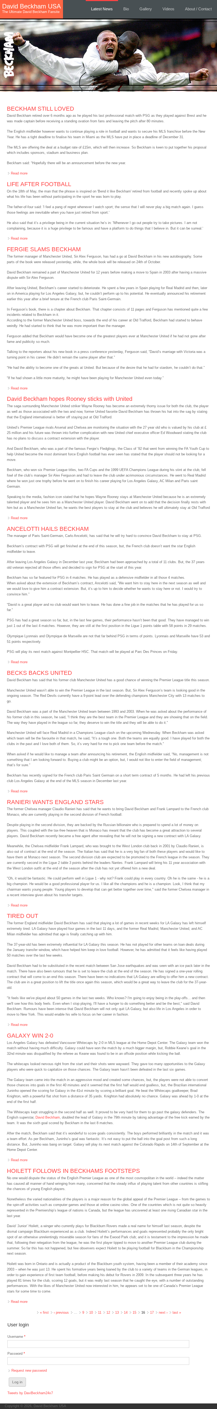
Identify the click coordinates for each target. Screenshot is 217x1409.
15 (134, 1312)
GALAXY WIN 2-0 (30, 1035)
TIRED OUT (22, 916)
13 (117, 1312)
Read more (19, 173)
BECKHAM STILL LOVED (40, 108)
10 (91, 1312)
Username (16, 1337)
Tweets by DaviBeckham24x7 (30, 1393)
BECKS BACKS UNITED (39, 673)
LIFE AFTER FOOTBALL (39, 184)
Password (16, 1354)
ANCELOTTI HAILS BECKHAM (48, 529)
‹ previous (61, 1312)
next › (163, 1312)
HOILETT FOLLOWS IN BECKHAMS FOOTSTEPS (73, 1171)
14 (126, 1312)
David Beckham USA (31, 6)
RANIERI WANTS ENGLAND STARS (55, 802)
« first (44, 1312)
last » (177, 1312)
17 (152, 1312)
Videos (168, 9)
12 (108, 1312)
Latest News (102, 9)
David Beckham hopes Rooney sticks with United (69, 399)
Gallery (145, 9)
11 (99, 1312)
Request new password (29, 1370)
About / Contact (198, 9)
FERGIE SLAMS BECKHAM (44, 249)
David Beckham (47, 1117)
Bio (126, 9)
